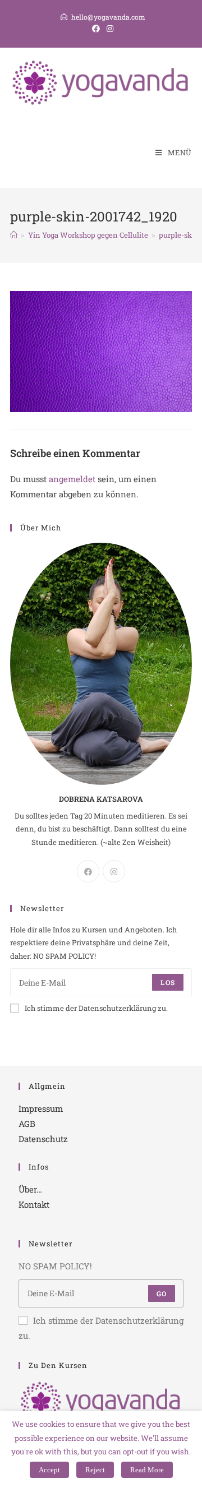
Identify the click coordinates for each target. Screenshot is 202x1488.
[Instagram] (114, 871)
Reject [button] (95, 1470)
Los (167, 982)
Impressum (41, 1108)
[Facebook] (88, 871)
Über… (30, 1189)
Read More (147, 1470)
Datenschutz (43, 1138)
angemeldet (72, 478)
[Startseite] (13, 235)
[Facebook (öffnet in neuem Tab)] (96, 29)
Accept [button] (49, 1470)
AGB (27, 1123)
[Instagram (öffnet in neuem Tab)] (108, 29)
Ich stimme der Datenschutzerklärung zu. (96, 1008)
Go (162, 1293)
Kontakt (34, 1204)
